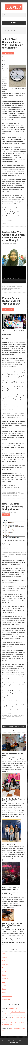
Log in (17, 1042)
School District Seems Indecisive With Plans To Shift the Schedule (12, 43)
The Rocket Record (7, 996)
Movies (4, 971)
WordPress (12, 1042)
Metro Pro (13, 1041)
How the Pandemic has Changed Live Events (10, 889)
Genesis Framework (20, 1041)
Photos (4, 989)
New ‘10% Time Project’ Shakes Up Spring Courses (12, 506)
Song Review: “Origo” (12, 1008)
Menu (15, 23)
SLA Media (14, 7)
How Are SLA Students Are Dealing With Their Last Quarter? (12, 925)
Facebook (5, 726)
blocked (11, 288)
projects (14, 716)
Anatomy (11, 715)
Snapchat (23, 726)
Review (11, 222)
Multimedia (5, 978)
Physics (9, 716)
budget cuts (16, 493)
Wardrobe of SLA (8, 844)
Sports (4, 992)
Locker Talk (17, 288)
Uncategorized (18, 286)
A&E (3, 954)
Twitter (17, 726)
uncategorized (6, 223)
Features (11, 286)
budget (11, 493)
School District (17, 222)
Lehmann (4, 716)
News (10, 220)
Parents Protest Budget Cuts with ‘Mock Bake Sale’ (11, 300)
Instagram (11, 726)
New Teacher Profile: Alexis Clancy (12, 754)
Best (15, 715)
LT (21, 288)
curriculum (20, 715)
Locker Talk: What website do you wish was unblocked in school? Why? (13, 236)
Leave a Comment (8, 53)
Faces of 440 (5, 964)
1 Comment (6, 514)
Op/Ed (4, 985)
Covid (3, 961)
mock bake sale (6, 495)
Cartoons (4, 957)
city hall (23, 493)
